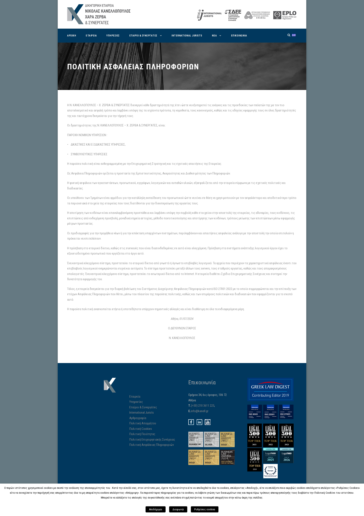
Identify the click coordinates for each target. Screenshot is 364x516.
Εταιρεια (91, 35)
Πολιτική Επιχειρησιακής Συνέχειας (152, 439)
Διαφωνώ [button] (178, 509)
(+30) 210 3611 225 (202, 405)
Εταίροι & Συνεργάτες (143, 407)
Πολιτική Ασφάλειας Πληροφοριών (151, 445)
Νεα (214, 35)
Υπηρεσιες (113, 35)
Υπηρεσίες (136, 402)
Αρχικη (71, 35)
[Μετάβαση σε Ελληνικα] (294, 35)
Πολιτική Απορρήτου (142, 423)
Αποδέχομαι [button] (155, 509)
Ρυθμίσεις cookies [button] (204, 509)
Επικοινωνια (239, 35)
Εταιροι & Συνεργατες (143, 35)
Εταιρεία (134, 396)
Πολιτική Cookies (140, 429)
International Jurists (186, 35)
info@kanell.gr (199, 411)
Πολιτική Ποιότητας (142, 434)
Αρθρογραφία (137, 418)
